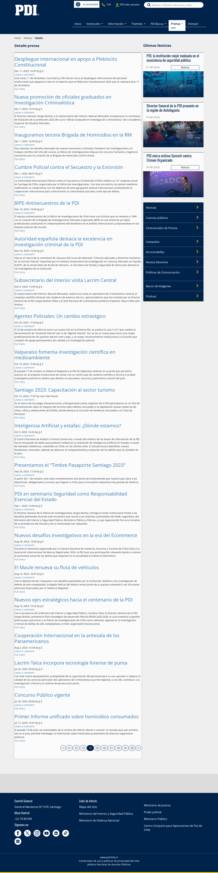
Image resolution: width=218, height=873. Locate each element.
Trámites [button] (137, 24)
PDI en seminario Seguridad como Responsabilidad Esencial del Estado (70, 497)
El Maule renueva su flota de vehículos (56, 567)
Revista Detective (157, 262)
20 (132, 748)
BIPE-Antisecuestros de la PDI (46, 203)
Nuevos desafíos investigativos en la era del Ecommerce (75, 535)
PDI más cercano (129, 4)
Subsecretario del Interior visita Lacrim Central (65, 280)
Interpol (193, 24)
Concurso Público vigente (42, 695)
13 (83, 748)
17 (111, 748)
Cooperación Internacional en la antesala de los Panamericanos (66, 638)
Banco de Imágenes (158, 286)
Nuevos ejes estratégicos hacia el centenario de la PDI (73, 600)
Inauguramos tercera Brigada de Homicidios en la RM (73, 135)
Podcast (151, 296)
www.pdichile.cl (109, 857)
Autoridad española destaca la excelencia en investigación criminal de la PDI (63, 242)
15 (97, 748)
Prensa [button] (176, 24)
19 (125, 748)
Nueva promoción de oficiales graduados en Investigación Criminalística (62, 100)
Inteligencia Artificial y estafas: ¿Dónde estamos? (67, 425)
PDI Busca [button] (157, 24)
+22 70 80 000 (23, 819)
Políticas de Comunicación (163, 272)
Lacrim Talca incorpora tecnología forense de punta (70, 663)
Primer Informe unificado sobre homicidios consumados (76, 716)
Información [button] (116, 24)
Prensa (28, 38)
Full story (19, 88)
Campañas (153, 242)
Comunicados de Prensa (161, 228)
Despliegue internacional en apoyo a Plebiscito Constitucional (65, 62)
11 (69, 748)
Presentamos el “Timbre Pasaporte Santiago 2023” (69, 465)
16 (104, 748)
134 (108, 4)
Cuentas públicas (157, 218)
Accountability (155, 252)
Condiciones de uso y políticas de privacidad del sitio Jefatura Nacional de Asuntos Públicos (109, 862)
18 (118, 748)
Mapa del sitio (88, 807)
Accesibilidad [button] (90, 4)
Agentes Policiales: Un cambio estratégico (60, 316)
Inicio (78, 24)
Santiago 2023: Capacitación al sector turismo (64, 390)
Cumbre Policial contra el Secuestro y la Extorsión (68, 167)
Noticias (151, 207)
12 (76, 748)
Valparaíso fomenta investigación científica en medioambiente (64, 355)
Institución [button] (94, 24)
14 (91, 748)
